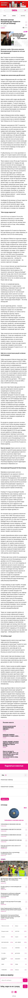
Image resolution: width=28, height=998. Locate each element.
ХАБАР (4, 15)
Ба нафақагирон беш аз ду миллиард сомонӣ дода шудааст (10, 853)
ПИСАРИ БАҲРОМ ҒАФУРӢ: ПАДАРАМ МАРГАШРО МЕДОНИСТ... (9, 728)
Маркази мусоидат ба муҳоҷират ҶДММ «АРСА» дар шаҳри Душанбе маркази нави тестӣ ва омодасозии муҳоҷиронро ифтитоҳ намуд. (10, 754)
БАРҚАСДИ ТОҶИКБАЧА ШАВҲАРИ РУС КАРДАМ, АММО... (11, 735)
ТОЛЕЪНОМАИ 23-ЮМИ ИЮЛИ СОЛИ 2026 (11, 835)
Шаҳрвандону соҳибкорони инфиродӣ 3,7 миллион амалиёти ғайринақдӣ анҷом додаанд (10, 895)
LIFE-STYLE (23, 15)
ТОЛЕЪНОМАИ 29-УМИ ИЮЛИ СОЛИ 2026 (11, 824)
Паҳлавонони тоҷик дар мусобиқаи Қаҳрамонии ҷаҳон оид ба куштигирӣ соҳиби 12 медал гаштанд (10, 916)
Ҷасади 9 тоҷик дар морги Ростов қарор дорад (11, 902)
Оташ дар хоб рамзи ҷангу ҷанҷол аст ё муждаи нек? (11, 846)
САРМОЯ (14, 15)
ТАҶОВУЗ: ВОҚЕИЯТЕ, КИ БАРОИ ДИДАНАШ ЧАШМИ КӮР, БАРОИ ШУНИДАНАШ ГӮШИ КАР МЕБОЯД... (11, 744)
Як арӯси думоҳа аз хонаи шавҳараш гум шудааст (11, 887)
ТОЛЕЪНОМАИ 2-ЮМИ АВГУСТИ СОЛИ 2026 (11, 840)
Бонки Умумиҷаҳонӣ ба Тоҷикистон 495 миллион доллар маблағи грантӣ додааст (11, 909)
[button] (25, 10)
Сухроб (3, 27)
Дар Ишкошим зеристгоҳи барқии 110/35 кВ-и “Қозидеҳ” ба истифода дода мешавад (11, 880)
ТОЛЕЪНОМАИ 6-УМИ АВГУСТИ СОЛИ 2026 (11, 829)
